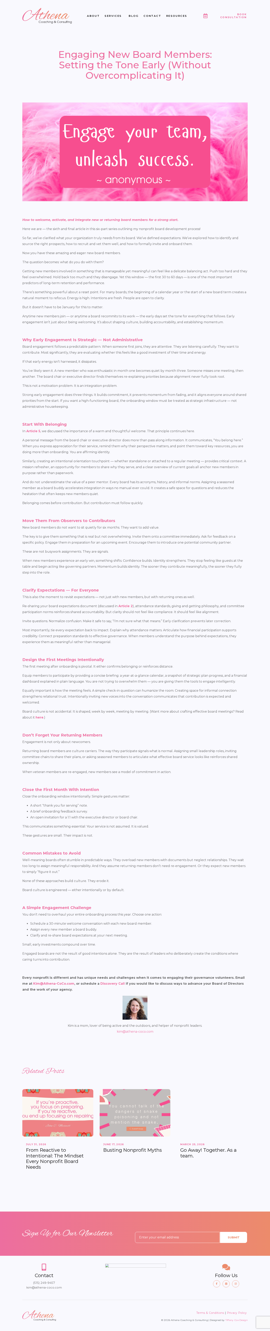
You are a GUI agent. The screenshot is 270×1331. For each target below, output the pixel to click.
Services (113, 15)
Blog (134, 15)
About (93, 15)
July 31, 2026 (36, 1144)
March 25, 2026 (192, 1144)
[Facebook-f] (216, 1283)
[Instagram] (235, 1283)
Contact (152, 15)
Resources (176, 15)
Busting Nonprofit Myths (132, 1150)
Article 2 (125, 606)
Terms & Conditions (210, 1313)
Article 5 (33, 431)
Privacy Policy (237, 1313)
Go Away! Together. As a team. (208, 1153)
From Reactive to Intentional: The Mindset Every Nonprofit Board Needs (55, 1158)
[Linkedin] (226, 1283)
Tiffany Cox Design (236, 1320)
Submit (234, 1237)
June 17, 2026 (113, 1144)
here (39, 717)
